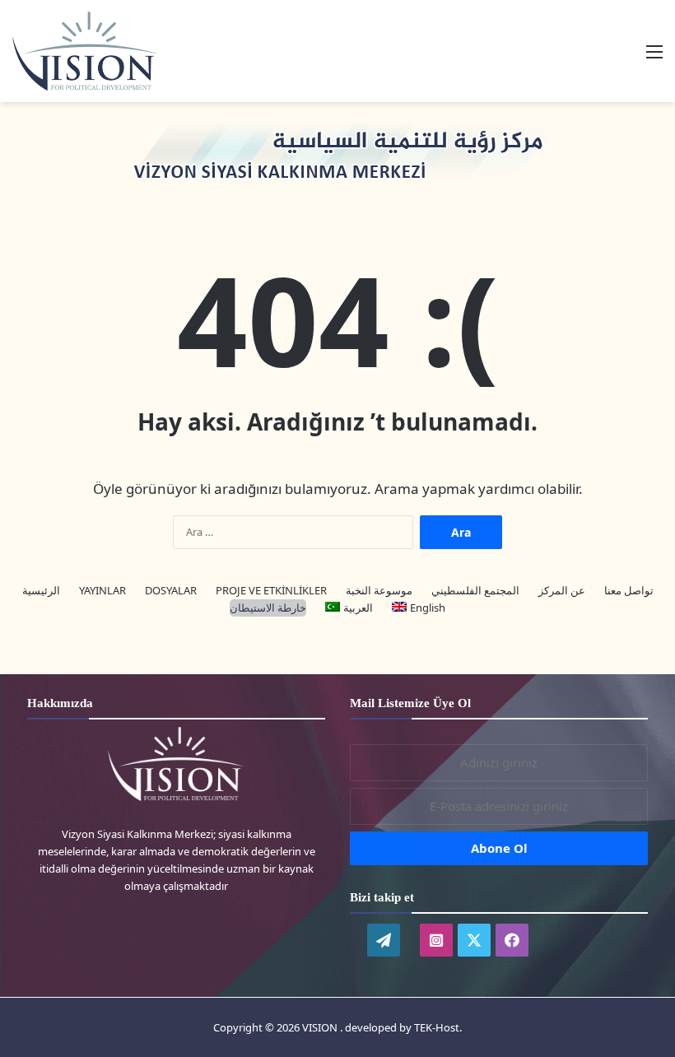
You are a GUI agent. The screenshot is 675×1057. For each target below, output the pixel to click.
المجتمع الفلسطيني (475, 590)
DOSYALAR (171, 590)
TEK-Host (436, 1027)
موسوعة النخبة (379, 590)
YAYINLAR (102, 590)
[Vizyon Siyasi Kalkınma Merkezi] (103, 51)
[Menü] (654, 57)
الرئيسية (41, 590)
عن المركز (561, 590)
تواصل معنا (629, 590)
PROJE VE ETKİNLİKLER (271, 590)
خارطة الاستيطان (268, 607)
